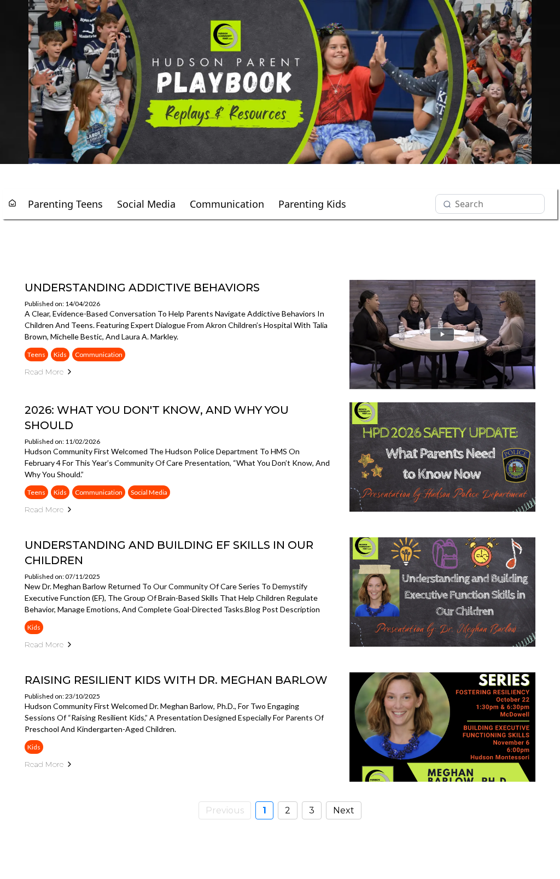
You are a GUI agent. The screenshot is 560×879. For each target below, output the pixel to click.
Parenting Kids (312, 203)
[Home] (12, 203)
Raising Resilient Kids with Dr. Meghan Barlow (176, 680)
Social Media (146, 203)
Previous (225, 810)
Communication (227, 203)
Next (343, 810)
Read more (44, 372)
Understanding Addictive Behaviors (142, 287)
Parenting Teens (65, 203)
